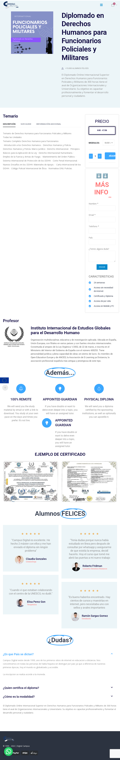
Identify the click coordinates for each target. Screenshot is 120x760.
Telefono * (94, 226)
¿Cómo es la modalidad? (19, 696)
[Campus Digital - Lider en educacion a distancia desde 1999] (11, 5)
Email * (92, 215)
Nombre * (93, 203)
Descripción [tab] (9, 124)
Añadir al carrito (112, 156)
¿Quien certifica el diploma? (21, 688)
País (91, 237)
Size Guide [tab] (26, 124)
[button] (60, 654)
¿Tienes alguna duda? (99, 248)
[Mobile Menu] (101, 4)
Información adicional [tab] (48, 124)
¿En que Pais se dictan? (18, 654)
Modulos (94, 142)
